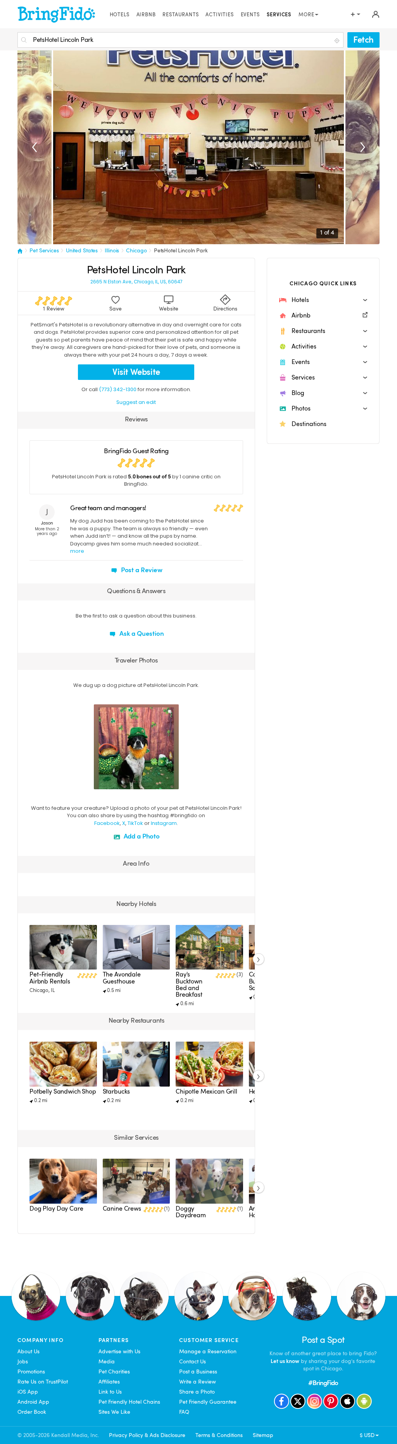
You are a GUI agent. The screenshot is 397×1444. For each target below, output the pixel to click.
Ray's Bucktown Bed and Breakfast (189, 984)
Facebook (107, 823)
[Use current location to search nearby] (337, 40)
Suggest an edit (136, 402)
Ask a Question (141, 634)
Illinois (112, 250)
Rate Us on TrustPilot (42, 1381)
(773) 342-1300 (117, 389)
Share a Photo (197, 1391)
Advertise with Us (119, 1351)
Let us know (285, 1361)
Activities (219, 15)
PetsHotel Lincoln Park (181, 250)
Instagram (164, 823)
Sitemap (263, 1435)
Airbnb (146, 15)
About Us (28, 1351)
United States (82, 250)
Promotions (31, 1371)
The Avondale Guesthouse (122, 978)
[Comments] (113, 782)
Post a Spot (323, 1340)
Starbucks (116, 1092)
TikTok (135, 823)
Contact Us (192, 1361)
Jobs (22, 1361)
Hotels (119, 15)
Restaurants (180, 15)
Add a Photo (141, 836)
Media (106, 1361)
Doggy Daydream (191, 1212)
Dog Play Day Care (56, 1209)
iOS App (27, 1391)
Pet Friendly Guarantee (207, 1401)
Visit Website (136, 372)
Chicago (136, 250)
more (77, 551)
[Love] (101, 782)
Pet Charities (114, 1371)
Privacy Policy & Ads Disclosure (147, 1435)
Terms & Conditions (219, 1435)
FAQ (184, 1411)
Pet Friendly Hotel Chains (129, 1401)
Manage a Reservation (207, 1351)
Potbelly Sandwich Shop (62, 1092)
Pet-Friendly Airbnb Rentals (49, 978)
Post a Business (198, 1371)
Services (279, 15)
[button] (323, 300)
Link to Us (110, 1391)
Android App (33, 1401)
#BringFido (323, 1383)
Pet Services (44, 250)
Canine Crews (122, 1209)
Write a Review (197, 1381)
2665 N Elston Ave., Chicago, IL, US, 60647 (136, 282)
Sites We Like (114, 1411)
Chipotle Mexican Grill (206, 1092)
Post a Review (140, 570)
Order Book (31, 1411)
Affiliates (109, 1381)
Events (250, 15)
